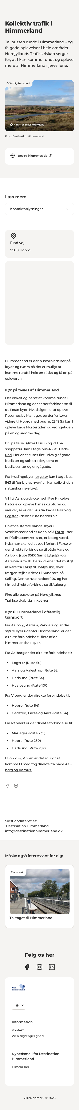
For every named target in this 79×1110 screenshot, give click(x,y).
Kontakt (18, 1030)
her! (46, 600)
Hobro (25, 421)
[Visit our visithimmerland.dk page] (39, 967)
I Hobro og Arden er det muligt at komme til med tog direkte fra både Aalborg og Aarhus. (38, 764)
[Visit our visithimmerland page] (27, 967)
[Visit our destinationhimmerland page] (52, 967)
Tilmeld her (20, 1067)
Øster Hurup (36, 443)
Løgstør (41, 477)
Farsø (59, 532)
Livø (33, 488)
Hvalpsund (45, 567)
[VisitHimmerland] (18, 987)
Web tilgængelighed (28, 1036)
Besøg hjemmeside (33, 156)
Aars (19, 498)
